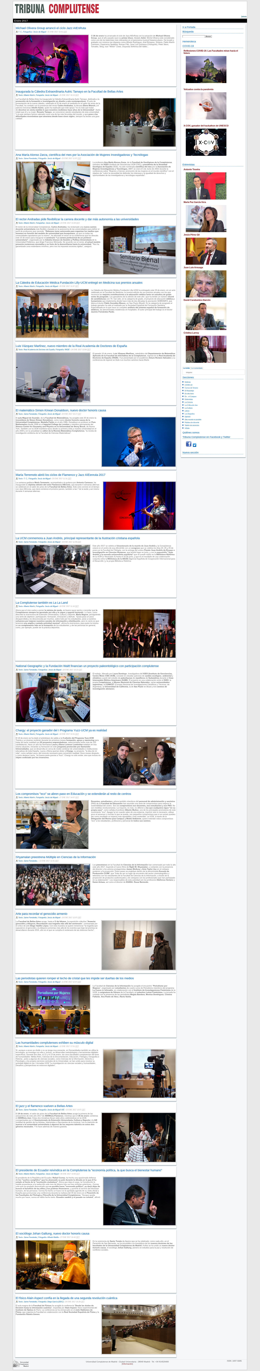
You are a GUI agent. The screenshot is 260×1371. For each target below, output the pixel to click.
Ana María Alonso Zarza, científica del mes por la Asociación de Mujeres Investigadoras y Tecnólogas (82, 154)
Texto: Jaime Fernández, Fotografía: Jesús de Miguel (39, 158)
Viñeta (187, 428)
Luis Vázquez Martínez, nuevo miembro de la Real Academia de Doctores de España (71, 346)
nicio (244, 16)
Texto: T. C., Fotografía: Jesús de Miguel (34, 479)
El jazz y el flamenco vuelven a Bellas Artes (44, 1106)
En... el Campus (190, 397)
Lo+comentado (196, 368)
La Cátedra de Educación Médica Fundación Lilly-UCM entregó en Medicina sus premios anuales (79, 282)
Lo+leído (186, 368)
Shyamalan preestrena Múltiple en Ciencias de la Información (56, 857)
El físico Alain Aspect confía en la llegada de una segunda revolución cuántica (66, 1298)
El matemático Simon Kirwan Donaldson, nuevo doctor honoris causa (61, 410)
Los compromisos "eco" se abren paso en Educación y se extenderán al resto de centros (73, 793)
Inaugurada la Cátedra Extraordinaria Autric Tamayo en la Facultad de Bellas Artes (69, 91)
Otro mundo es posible (193, 420)
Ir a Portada (189, 27)
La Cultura (188, 408)
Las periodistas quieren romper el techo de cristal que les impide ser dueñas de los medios (75, 978)
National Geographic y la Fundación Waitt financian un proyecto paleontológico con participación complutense (87, 666)
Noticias (188, 382)
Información (127, 1364)
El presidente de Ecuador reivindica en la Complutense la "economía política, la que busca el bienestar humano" (89, 1170)
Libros (187, 411)
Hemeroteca (189, 41)
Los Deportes (190, 414)
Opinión (188, 417)
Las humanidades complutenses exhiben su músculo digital (54, 1042)
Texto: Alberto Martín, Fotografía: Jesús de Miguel (38, 95)
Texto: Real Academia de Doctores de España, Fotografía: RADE (44, 350)
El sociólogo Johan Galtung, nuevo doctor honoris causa (52, 1233)
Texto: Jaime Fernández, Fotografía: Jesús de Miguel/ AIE (41, 1110)
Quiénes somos (191, 432)
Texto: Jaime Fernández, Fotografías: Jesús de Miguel (39, 670)
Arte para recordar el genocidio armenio (41, 913)
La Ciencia (189, 402)
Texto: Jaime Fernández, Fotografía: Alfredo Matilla (38, 1237)
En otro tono (189, 394)
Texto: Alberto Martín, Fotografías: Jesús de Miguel (38, 223)
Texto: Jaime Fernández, (28, 861)
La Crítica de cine (191, 405)
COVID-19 (188, 46)
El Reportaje (189, 391)
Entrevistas (189, 164)
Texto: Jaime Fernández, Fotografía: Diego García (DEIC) (41, 1302)
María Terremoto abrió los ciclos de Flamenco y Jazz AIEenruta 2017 (60, 475)
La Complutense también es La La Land (42, 602)
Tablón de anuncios (192, 425)
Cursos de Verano (191, 388)
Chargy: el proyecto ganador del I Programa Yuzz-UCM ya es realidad (61, 730)
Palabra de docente (192, 423)
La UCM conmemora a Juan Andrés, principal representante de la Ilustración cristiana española (78, 538)
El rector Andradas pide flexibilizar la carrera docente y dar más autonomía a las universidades (77, 219)
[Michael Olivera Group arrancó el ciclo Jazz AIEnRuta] (91, 49)
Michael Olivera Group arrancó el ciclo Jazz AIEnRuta (51, 28)
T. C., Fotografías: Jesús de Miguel (32, 32)
